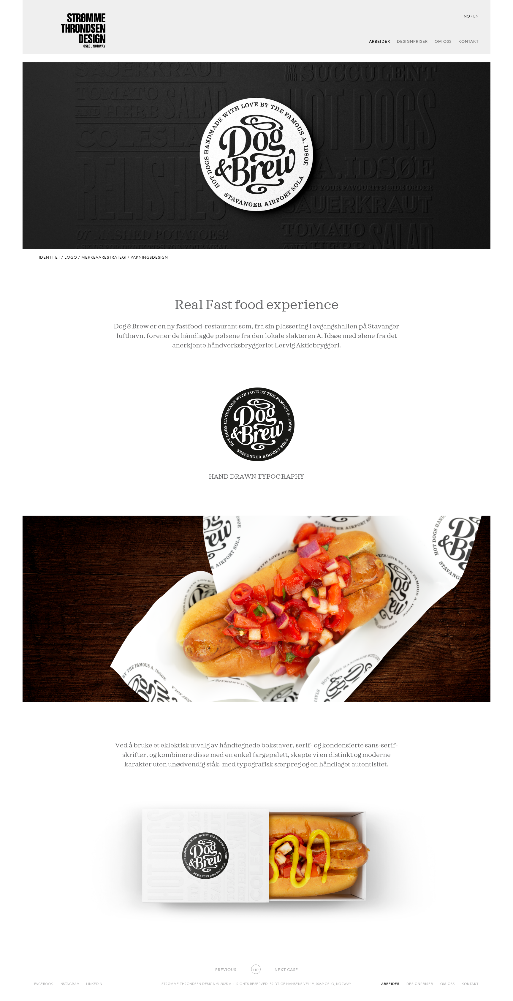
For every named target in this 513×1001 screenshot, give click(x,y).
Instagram (69, 983)
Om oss (443, 41)
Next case (286, 969)
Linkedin (94, 983)
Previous (225, 969)
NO (467, 16)
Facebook (43, 983)
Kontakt (468, 41)
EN (476, 16)
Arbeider (379, 41)
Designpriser (412, 41)
